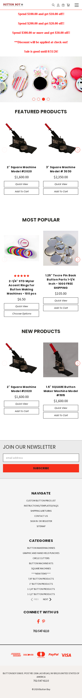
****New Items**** (41, 573)
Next (77, 149)
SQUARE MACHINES (41, 568)
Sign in (34, 521)
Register (47, 521)
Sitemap (41, 526)
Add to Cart (21, 191)
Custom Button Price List (41, 500)
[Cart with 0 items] (68, 4)
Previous (4, 149)
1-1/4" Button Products (41, 588)
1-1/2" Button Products (41, 594)
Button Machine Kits (41, 563)
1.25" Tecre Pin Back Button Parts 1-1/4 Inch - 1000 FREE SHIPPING (60, 281)
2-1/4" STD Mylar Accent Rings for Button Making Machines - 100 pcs (21, 287)
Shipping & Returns (41, 510)
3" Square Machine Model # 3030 (60, 169)
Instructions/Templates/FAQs (41, 505)
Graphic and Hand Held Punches (41, 553)
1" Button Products (41, 583)
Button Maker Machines (41, 547)
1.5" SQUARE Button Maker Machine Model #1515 (61, 391)
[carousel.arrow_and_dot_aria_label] (33, 99)
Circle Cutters (41, 558)
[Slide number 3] (41, 79)
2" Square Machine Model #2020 (21, 169)
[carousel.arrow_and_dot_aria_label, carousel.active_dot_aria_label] (43, 99)
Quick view (21, 184)
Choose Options (21, 313)
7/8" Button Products (41, 578)
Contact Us (41, 515)
